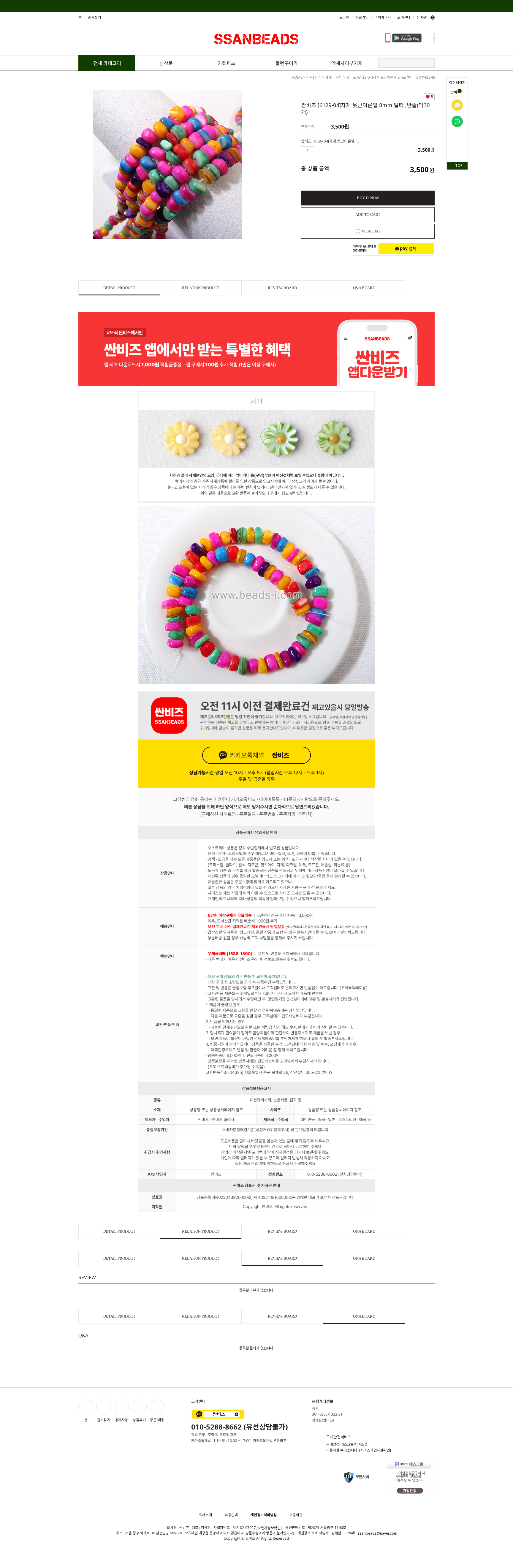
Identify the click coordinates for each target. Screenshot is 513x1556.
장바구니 (457, 92)
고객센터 (403, 17)
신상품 (166, 63)
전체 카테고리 (107, 63)
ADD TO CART (367, 214)
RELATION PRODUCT (200, 288)
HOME (297, 77)
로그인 (344, 17)
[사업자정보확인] (269, 1527)
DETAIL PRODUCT (119, 288)
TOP (459, 165)
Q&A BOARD (364, 288)
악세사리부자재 (346, 63)
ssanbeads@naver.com (377, 1533)
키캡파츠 (226, 63)
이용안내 (231, 1514)
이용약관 (296, 1514)
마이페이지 (457, 82)
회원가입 (361, 17)
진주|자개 (313, 77)
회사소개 (205, 1514)
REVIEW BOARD (282, 288)
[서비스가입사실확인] (375, 1450)
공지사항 (121, 1419)
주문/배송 (157, 1419)
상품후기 (139, 1419)
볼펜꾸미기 (287, 63)
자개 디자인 (333, 77)
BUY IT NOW (368, 198)
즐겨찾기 (94, 17)
